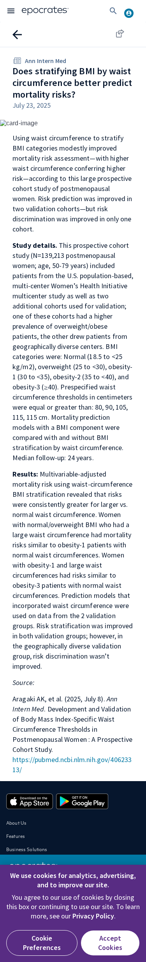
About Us (16, 822)
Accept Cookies (110, 943)
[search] (113, 11)
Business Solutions (26, 848)
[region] (73, 913)
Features (15, 835)
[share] (127, 33)
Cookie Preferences (42, 943)
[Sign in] (132, 11)
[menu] (11, 11)
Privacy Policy (93, 915)
